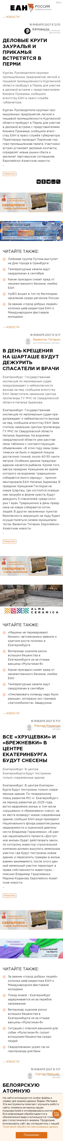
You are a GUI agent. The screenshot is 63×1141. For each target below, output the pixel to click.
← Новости (11, 17)
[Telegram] (48, 182)
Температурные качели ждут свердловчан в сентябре (29, 271)
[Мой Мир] (53, 182)
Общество (9, 174)
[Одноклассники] (43, 182)
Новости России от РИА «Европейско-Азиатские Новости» (22, 8)
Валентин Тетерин (46, 339)
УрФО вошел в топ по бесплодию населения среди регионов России (33, 296)
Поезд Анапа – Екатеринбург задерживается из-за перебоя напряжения (29, 999)
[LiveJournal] (58, 182)
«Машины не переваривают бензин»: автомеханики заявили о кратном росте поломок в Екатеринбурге (32, 639)
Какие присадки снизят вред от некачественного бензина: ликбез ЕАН (32, 283)
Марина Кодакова (47, 726)
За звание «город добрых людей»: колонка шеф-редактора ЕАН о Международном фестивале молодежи (33, 310)
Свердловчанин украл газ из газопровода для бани (28, 1049)
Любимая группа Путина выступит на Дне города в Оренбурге (33, 261)
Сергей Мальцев (47, 1074)
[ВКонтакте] (39, 182)
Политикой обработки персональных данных (30, 1127)
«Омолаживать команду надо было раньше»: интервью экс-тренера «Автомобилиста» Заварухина (33, 698)
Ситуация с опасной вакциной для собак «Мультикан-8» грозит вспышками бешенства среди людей (33, 1034)
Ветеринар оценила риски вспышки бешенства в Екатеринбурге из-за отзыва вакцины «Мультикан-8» (28, 657)
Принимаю (31, 1135)
